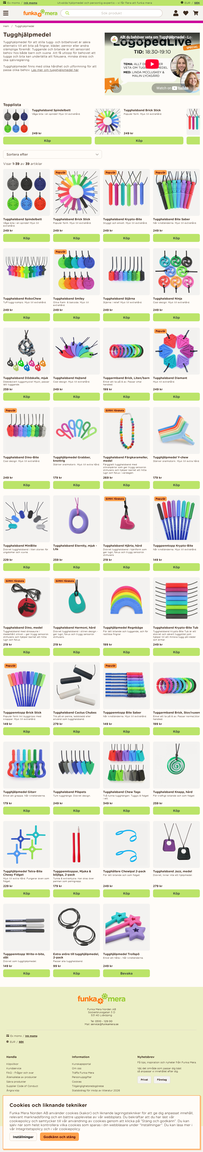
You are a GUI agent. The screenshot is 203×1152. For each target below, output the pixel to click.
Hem (6, 26)
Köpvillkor (12, 1063)
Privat (144, 1079)
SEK (197, 2)
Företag (162, 1079)
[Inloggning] (176, 13)
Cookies (76, 1081)
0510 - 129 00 (103, 1021)
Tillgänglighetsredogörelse (88, 1086)
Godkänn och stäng (59, 1137)
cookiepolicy (69, 1129)
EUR (187, 3)
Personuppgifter (82, 1077)
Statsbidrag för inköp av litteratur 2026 (96, 1090)
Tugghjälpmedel (24, 26)
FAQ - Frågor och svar (20, 1072)
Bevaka (126, 973)
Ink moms (30, 2)
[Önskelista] (186, 13)
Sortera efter (17, 154)
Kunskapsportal (81, 1063)
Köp (47, 140)
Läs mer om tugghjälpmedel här (55, 70)
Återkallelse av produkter (21, 1077)
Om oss (76, 1068)
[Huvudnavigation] (11, 13)
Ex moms (13, 3)
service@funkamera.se (104, 1024)
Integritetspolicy (29, 1129)
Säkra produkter (16, 1081)
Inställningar (23, 1137)
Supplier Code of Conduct (22, 1086)
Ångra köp (12, 1090)
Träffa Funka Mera (83, 1072)
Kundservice (13, 1068)
